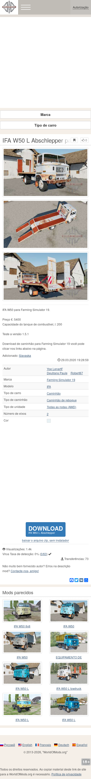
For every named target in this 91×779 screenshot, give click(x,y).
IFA (49, 386)
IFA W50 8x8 (22, 626)
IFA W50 (68, 626)
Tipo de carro (45, 125)
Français (45, 745)
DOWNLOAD (45, 529)
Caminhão (54, 393)
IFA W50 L (22, 688)
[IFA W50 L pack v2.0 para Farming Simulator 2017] (22, 704)
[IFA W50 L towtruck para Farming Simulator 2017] (69, 673)
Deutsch (63, 745)
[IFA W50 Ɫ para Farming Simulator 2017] (22, 673)
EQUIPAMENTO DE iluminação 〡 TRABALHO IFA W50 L (68, 657)
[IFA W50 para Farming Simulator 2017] (69, 611)
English (27, 745)
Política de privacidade (66, 774)
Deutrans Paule (57, 373)
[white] (49, 421)
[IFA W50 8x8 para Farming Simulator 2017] (22, 611)
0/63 (44, 554)
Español (81, 745)
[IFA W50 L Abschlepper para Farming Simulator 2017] (45, 172)
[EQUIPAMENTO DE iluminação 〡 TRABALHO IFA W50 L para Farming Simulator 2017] (69, 642)
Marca (45, 114)
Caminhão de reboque (62, 400)
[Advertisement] (45, 62)
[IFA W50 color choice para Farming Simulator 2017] (22, 642)
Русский (9, 745)
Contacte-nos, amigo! (25, 571)
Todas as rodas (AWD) (61, 407)
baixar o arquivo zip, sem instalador (45, 540)
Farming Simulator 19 (61, 380)
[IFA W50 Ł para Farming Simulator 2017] (69, 704)
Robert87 (77, 373)
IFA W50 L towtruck (68, 688)
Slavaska (25, 355)
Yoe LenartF (55, 369)
